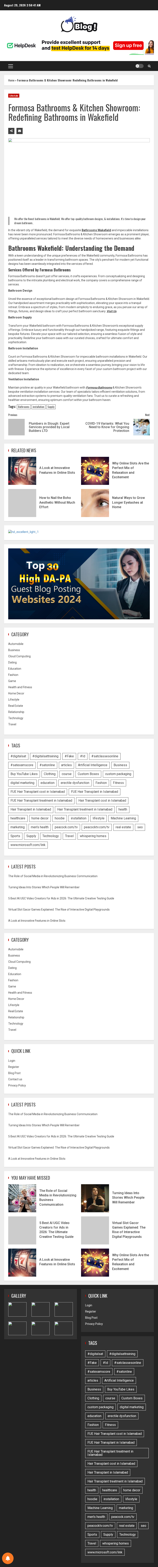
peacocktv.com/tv (96, 827)
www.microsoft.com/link (27, 845)
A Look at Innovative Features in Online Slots (22, 471)
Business (14, 650)
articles (66, 765)
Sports (15, 836)
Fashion (13, 674)
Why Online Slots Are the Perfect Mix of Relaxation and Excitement (95, 471)
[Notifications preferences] (8, 1558)
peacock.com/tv (66, 827)
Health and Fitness (20, 687)
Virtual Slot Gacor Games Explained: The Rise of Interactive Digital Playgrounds (59, 909)
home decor (40, 818)
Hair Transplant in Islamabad (30, 809)
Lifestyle (13, 95)
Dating (12, 662)
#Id (82, 756)
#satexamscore (21, 765)
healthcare (17, 818)
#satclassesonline (104, 756)
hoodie (60, 818)
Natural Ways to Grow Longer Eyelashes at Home (95, 503)
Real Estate (15, 705)
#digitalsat (18, 756)
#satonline (47, 765)
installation (38, 407)
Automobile (15, 644)
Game (12, 681)
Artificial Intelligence (92, 765)
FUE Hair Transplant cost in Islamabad (37, 792)
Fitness (118, 783)
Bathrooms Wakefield (96, 230)
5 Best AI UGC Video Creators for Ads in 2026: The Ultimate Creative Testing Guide (61, 898)
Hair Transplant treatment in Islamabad (84, 809)
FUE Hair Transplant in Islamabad (94, 792)
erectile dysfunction (75, 783)
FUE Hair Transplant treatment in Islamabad (41, 800)
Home (11, 80)
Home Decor (16, 693)
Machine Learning (123, 818)
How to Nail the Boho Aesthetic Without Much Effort (22, 503)
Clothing (50, 774)
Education (14, 668)
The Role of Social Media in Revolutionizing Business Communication (53, 876)
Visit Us (111, 311)
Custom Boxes (88, 774)
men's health (40, 827)
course (67, 774)
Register (13, 1067)
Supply (51, 407)
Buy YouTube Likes (24, 774)
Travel (12, 724)
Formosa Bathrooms (99, 387)
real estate (123, 827)
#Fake (69, 756)
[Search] (149, 66)
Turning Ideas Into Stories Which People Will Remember (44, 887)
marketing (17, 827)
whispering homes (93, 836)
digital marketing (22, 783)
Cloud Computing (19, 656)
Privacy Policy (17, 1085)
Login (11, 1060)
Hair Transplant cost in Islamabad (102, 800)
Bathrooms (23, 407)
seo (140, 827)
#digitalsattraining (45, 756)
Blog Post (14, 1073)
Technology (15, 718)
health (122, 809)
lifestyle (99, 818)
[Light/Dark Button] (139, 66)
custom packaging (118, 774)
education (48, 783)
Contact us (15, 1079)
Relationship (16, 712)
